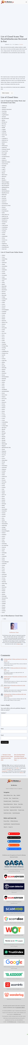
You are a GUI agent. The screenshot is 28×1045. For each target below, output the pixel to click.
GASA (17, 768)
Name (2, 728)
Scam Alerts (21, 44)
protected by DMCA (20, 1007)
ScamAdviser (8, 769)
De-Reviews (14, 785)
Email (2, 735)
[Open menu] (26, 2)
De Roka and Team (7, 659)
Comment (3, 713)
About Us (19, 644)
